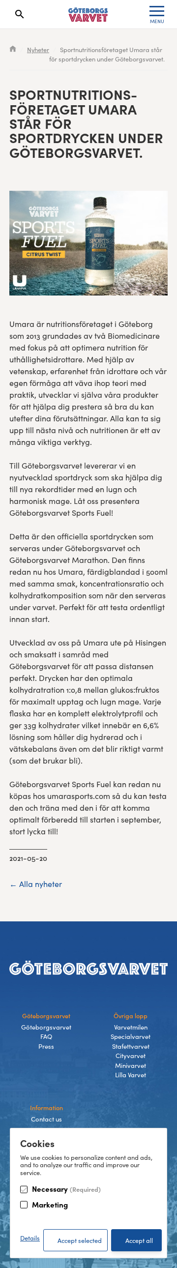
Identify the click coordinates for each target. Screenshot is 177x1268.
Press (46, 1046)
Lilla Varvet (130, 1074)
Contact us (46, 1119)
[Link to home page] (88, 14)
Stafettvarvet (130, 1046)
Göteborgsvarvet (46, 1027)
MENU (157, 21)
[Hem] (12, 49)
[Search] (20, 14)
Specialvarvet (130, 1036)
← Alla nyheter (35, 884)
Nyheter (38, 49)
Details (30, 1238)
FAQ (46, 1036)
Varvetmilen (131, 1027)
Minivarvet (130, 1065)
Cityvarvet (131, 1055)
